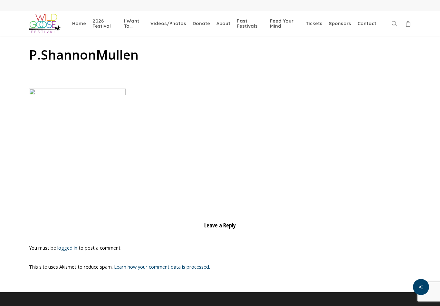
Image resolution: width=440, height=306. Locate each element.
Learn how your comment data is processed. (162, 267)
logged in (67, 248)
